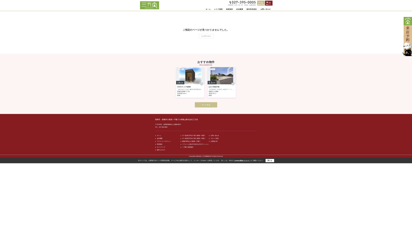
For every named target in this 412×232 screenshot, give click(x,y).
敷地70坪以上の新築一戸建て (191, 141)
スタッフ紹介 (215, 138)
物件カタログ (161, 150)
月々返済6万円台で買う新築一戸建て (193, 138)
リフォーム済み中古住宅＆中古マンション (195, 144)
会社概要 (159, 138)
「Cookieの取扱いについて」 (241, 160)
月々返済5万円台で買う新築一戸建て (193, 135)
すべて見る (206, 105)
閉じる (270, 160)
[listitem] (190, 82)
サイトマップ (161, 147)
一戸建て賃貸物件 (187, 147)
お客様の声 (214, 141)
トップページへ (206, 36)
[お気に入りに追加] (201, 84)
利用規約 (159, 144)
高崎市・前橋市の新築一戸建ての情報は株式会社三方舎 (176, 119)
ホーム (159, 135)
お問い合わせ (215, 135)
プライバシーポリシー (164, 141)
